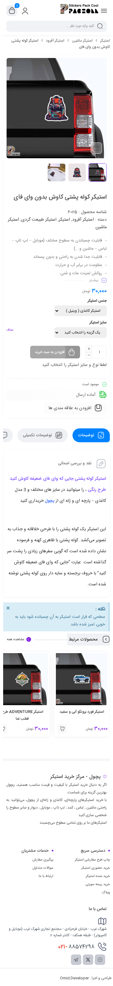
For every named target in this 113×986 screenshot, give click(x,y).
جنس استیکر (97, 301)
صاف (9, 330)
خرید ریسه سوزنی (98, 884)
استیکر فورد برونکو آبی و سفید (82, 712)
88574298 (76, 946)
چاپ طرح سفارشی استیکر (92, 860)
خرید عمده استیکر (98, 876)
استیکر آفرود (55, 41)
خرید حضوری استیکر (95, 868)
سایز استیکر (98, 322)
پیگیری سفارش (42, 860)
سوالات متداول (43, 868)
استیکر (105, 41)
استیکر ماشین (82, 41)
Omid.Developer (74, 978)
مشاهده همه (15, 639)
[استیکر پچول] (79, 10)
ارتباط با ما (46, 876)
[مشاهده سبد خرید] (12, 10)
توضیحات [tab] (86, 435)
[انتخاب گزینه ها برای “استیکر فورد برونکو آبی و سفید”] (62, 729)
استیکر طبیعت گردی (38, 219)
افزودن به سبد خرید (50, 352)
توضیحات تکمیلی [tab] (38, 435)
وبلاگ (106, 893)
